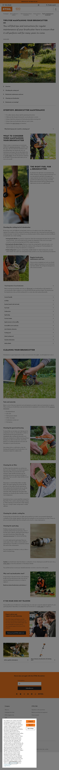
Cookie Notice (7, 764)
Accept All (30, 721)
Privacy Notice (13, 763)
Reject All (31, 725)
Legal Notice (7, 766)
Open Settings (31, 728)
